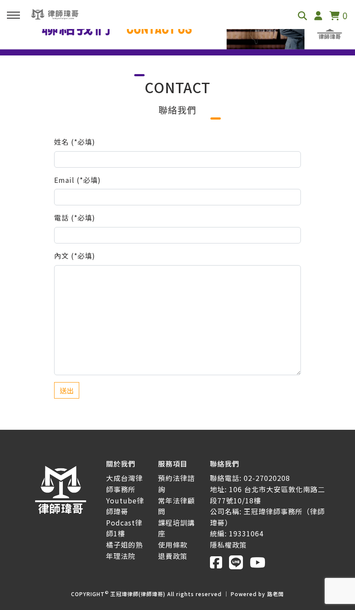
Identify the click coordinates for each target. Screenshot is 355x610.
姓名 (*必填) (74, 141)
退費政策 (172, 556)
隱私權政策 (228, 544)
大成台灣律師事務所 (124, 483)
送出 (67, 390)
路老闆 (275, 593)
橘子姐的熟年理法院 (124, 550)
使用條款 (172, 544)
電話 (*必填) (74, 217)
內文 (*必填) (74, 255)
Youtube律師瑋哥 (125, 506)
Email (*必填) (77, 180)
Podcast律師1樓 (124, 528)
